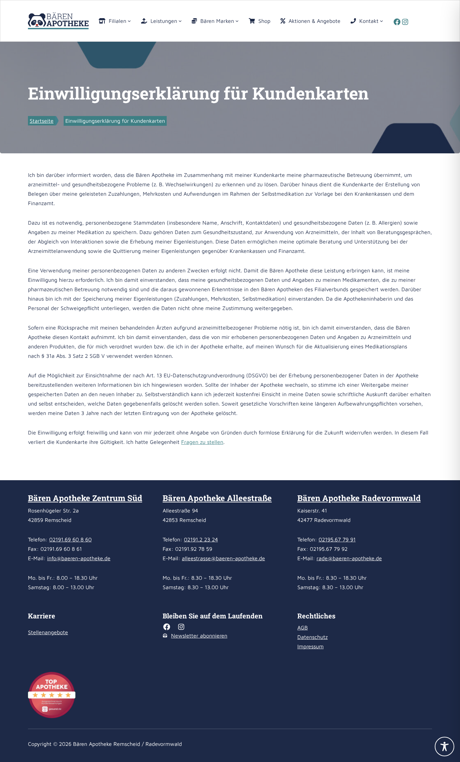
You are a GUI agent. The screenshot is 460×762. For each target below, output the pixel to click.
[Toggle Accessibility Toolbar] (444, 746)
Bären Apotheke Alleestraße (217, 498)
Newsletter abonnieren (199, 636)
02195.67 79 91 (337, 539)
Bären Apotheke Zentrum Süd (85, 498)
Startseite (42, 121)
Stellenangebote (48, 632)
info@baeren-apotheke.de (78, 558)
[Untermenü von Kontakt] (381, 21)
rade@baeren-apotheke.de (349, 558)
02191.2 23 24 (201, 539)
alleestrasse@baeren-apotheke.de (223, 558)
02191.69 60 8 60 (70, 539)
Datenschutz (312, 637)
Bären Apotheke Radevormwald (359, 498)
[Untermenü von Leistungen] (180, 21)
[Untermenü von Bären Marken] (237, 21)
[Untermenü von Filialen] (129, 21)
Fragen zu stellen (202, 442)
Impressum (310, 646)
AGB (302, 627)
